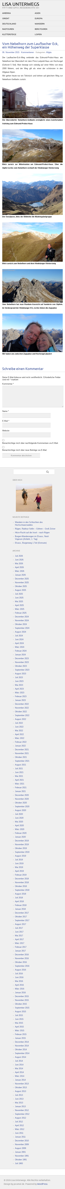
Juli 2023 (19, 677)
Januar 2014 (20, 1080)
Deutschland (9, 24)
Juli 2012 (19, 1122)
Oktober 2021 (21, 757)
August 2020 (20, 810)
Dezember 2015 (22, 996)
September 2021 (22, 761)
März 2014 (19, 1076)
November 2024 (22, 620)
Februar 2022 (20, 742)
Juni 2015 (19, 1019)
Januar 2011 (20, 1137)
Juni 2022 (19, 727)
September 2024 (22, 628)
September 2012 (22, 1114)
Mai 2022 (19, 730)
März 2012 (19, 1129)
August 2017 (20, 924)
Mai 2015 (19, 1023)
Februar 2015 (20, 1034)
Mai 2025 (19, 601)
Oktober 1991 (21, 1159)
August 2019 (20, 856)
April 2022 (19, 734)
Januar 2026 (20, 575)
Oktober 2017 (21, 916)
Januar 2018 (20, 909)
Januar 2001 (20, 1152)
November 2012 (22, 1110)
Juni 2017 (19, 932)
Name (5, 411)
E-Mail (5, 421)
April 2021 (19, 780)
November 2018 (22, 882)
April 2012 (19, 1125)
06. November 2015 (10, 52)
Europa (38, 18)
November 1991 (22, 1156)
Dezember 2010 (22, 1140)
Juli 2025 (19, 594)
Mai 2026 (19, 563)
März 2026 (19, 571)
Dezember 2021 (22, 749)
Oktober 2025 (21, 586)
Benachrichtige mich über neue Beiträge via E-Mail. (24, 450)
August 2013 (20, 1091)
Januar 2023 (20, 700)
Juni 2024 (19, 639)
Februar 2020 (20, 833)
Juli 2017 (19, 928)
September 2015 (22, 1008)
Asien (37, 13)
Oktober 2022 (21, 711)
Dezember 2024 (22, 617)
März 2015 (19, 1030)
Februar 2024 (20, 651)
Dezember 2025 (22, 579)
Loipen (38, 34)
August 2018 (20, 894)
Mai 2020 (19, 822)
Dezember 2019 (22, 841)
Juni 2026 (19, 560)
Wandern (40, 24)
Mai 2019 (19, 867)
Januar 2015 (20, 1038)
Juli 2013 (19, 1095)
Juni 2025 (19, 598)
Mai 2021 (19, 776)
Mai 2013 (19, 1103)
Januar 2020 (20, 837)
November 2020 (22, 799)
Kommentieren (27, 52)
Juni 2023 (19, 681)
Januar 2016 (20, 992)
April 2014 (19, 1072)
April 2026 (19, 567)
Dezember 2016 (22, 954)
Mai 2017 (19, 935)
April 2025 (19, 605)
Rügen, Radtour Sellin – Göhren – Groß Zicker (35, 529)
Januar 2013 (20, 1106)
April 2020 (19, 825)
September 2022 (22, 715)
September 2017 (22, 920)
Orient (5, 18)
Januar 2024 (20, 655)
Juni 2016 (19, 977)
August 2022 (20, 719)
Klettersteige (9, 34)
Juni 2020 (19, 818)
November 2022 (22, 708)
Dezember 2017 (22, 913)
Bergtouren (41, 29)
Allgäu (49, 52)
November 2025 (22, 582)
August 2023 (20, 673)
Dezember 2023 (22, 658)
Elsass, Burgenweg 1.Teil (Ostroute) (31, 543)
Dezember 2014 (22, 1042)
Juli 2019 (19, 860)
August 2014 (20, 1057)
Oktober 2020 (21, 803)
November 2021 (22, 753)
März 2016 (19, 989)
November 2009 (22, 1144)
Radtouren (8, 29)
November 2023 (22, 662)
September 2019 (22, 852)
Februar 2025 (20, 613)
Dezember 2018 (22, 879)
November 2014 (22, 1046)
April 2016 (19, 985)
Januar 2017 (20, 951)
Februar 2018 (20, 905)
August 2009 (20, 1148)
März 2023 (19, 692)
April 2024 (19, 643)
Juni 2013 (19, 1099)
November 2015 (22, 1000)
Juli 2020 (19, 814)
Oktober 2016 (21, 962)
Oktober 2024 (21, 624)
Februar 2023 (20, 696)
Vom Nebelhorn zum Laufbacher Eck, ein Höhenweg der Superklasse (30, 45)
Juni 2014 (19, 1065)
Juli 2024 (19, 636)
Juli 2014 (19, 1061)
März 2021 (19, 784)
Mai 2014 (19, 1068)
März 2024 (19, 647)
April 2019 (19, 871)
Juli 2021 (19, 768)
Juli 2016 (19, 973)
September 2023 (22, 670)
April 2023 (19, 689)
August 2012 (20, 1118)
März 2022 (19, 738)
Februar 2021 (20, 787)
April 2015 (19, 1027)
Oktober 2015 (21, 1004)
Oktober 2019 (21, 848)
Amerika (6, 13)
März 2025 (19, 609)
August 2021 (20, 765)
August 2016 (20, 970)
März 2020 (19, 829)
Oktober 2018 (21, 886)
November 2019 (22, 844)
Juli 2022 (19, 723)
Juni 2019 (19, 863)
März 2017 (19, 943)
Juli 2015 (19, 1015)
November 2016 (22, 958)
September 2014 (22, 1053)
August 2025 (20, 590)
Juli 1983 (19, 1163)
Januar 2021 (20, 791)
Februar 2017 (20, 947)
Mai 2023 (19, 685)
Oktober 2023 (21, 666)
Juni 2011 (19, 1133)
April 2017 (19, 939)
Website (5, 430)
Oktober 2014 (21, 1049)
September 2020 (22, 806)
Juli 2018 (19, 897)
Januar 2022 (20, 746)
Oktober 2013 (21, 1087)
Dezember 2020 (22, 795)
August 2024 (20, 632)
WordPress (42, 1184)
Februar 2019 (20, 875)
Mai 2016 (19, 981)
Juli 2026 (19, 556)
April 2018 (19, 901)
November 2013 (22, 1084)
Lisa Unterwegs (20, 4)
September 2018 (22, 890)
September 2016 (22, 966)
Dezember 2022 (22, 704)
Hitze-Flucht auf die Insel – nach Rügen (32, 532)
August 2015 (20, 1011)
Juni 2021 (19, 772)
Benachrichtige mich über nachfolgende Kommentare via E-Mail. (30, 443)
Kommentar (8, 384)
